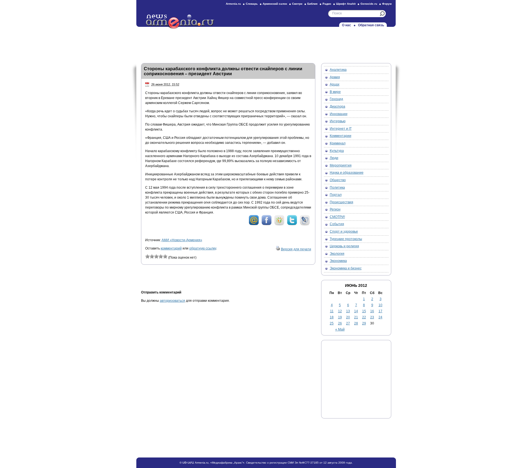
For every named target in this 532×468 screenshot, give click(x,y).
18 (332, 317)
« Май (340, 329)
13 (348, 311)
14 (356, 311)
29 (364, 323)
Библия (312, 3)
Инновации (338, 114)
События (337, 224)
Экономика (338, 261)
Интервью (338, 121)
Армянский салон (275, 3)
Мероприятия (341, 165)
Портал (336, 195)
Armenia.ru (233, 3)
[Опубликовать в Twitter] (292, 224)
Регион (335, 209)
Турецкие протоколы (346, 239)
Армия (335, 77)
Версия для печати (296, 249)
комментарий (171, 248)
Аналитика (338, 70)
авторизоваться (172, 301)
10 (380, 305)
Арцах (334, 84)
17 (380, 311)
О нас (346, 25)
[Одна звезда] (147, 256)
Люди (334, 158)
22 (364, 317)
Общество (338, 180)
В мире (335, 92)
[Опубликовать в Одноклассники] (279, 224)
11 (332, 311)
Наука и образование (347, 173)
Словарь (252, 3)
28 (356, 323)
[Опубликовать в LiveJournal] (305, 224)
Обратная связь (371, 25)
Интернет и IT (341, 129)
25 (332, 323)
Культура (337, 151)
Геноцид (336, 99)
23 (372, 317)
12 (340, 311)
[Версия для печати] (278, 249)
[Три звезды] (156, 256)
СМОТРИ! (337, 217)
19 (340, 317)
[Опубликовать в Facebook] (267, 224)
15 (364, 311)
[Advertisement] (266, 43)
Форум (387, 3)
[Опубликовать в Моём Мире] (254, 224)
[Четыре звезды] (160, 256)
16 (372, 311)
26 (340, 323)
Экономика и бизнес (346, 268)
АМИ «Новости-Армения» (182, 240)
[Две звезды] (152, 256)
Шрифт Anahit (345, 3)
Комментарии (340, 136)
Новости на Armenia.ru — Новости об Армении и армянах (180, 21)
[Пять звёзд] (165, 256)
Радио (327, 3)
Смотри (297, 3)
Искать (382, 13)
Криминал (338, 143)
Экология (337, 254)
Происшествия (341, 202)
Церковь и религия (344, 246)
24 (380, 317)
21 (356, 317)
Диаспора (337, 106)
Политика (337, 187)
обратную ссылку (202, 248)
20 (348, 317)
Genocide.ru (368, 3)
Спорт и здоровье (344, 231)
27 (348, 323)
